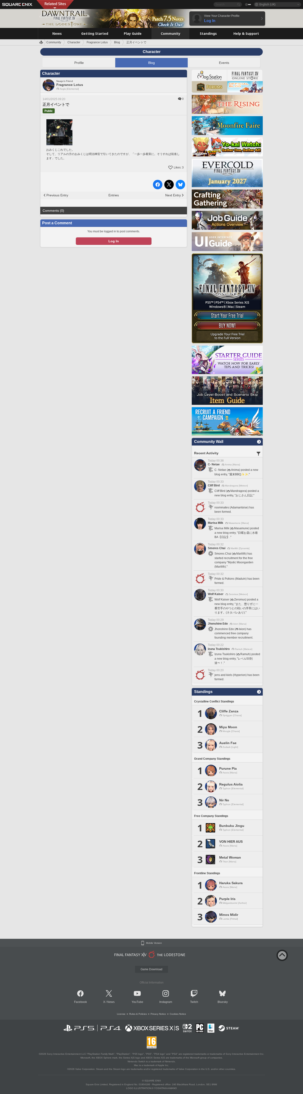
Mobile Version (154, 943)
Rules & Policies (138, 1014)
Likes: (179, 167)
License (121, 1014)
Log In (113, 241)
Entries (113, 195)
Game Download (151, 969)
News (111, 1002)
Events (224, 63)
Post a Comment (57, 223)
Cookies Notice (178, 1014)
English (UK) (267, 4)
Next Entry (173, 195)
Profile (79, 63)
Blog (151, 63)
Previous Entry (57, 195)
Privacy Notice (158, 1014)
